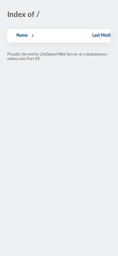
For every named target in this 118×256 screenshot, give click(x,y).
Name (22, 35)
